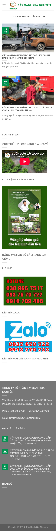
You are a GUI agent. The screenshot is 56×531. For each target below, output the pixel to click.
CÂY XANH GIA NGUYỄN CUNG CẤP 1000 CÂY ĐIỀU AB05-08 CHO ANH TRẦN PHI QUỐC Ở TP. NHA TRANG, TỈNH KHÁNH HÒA (30, 470)
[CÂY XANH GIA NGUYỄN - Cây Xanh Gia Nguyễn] (30, 5)
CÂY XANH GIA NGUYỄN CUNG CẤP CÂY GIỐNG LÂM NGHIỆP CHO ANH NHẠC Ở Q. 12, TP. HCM (30, 440)
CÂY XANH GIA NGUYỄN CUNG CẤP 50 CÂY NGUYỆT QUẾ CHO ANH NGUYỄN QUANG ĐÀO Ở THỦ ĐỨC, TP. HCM (32, 454)
